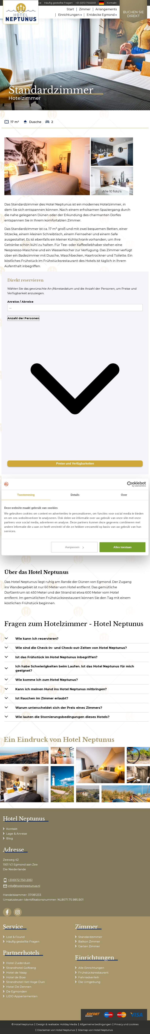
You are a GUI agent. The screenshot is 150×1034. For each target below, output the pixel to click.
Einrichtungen (69, 15)
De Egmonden (16, 991)
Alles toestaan (122, 547)
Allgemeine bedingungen (95, 1024)
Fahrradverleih (88, 977)
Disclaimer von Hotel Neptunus (56, 1029)
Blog (9, 838)
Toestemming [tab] (26, 494)
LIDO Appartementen (22, 996)
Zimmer (85, 9)
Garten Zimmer (89, 946)
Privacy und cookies (126, 1024)
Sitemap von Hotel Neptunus (95, 1029)
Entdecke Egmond (101, 15)
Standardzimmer (90, 937)
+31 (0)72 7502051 (86, 2)
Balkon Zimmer (89, 941)
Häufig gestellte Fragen (58, 2)
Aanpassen (72, 547)
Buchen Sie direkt (133, 14)
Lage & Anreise (16, 833)
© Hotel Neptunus (22, 1024)
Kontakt (112, 2)
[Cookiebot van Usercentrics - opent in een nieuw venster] (130, 484)
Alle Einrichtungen (91, 968)
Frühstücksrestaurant (93, 972)
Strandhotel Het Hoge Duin (25, 982)
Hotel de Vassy (16, 972)
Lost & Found (15, 937)
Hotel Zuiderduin (18, 963)
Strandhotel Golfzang (21, 968)
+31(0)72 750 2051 (20, 880)
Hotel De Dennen (18, 986)
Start (70, 9)
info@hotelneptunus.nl (24, 886)
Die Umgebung (89, 982)
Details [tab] (75, 494)
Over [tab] (124, 494)
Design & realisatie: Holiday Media (56, 1024)
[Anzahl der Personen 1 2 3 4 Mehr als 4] (75, 386)
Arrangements (106, 9)
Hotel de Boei (16, 977)
